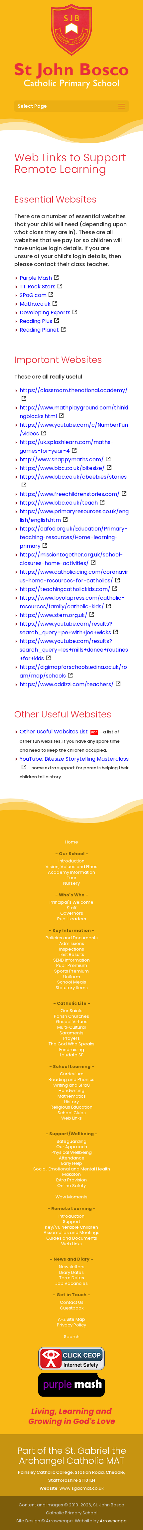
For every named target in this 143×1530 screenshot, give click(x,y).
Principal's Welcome (71, 902)
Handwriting (71, 1090)
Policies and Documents (72, 938)
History (71, 1102)
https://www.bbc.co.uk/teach (59, 503)
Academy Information (71, 872)
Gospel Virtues (71, 1021)
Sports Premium (71, 971)
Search (71, 1336)
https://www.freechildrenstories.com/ (70, 494)
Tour (71, 877)
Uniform (71, 977)
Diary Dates (71, 1272)
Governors (71, 913)
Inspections (71, 949)
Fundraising (71, 1049)
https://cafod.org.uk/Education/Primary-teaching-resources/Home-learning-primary (73, 537)
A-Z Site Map (71, 1319)
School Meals (71, 982)
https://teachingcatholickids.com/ (65, 589)
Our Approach (71, 1146)
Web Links (71, 1118)
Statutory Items (72, 988)
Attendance (71, 1158)
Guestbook (71, 1308)
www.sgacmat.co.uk (81, 1488)
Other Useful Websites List (54, 731)
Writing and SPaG (71, 1085)
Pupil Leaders (71, 919)
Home (71, 842)
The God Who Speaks (71, 1044)
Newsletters (71, 1267)
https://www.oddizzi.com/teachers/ (67, 684)
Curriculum (71, 1074)
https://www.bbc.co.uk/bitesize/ (62, 468)
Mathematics (72, 1096)
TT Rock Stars (38, 286)
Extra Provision (71, 1180)
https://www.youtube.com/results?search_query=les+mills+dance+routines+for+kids (74, 649)
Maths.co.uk (35, 304)
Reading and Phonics (71, 1079)
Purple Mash (36, 278)
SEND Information (71, 960)
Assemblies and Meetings (71, 1232)
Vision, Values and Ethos (71, 866)
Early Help (71, 1163)
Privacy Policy (71, 1325)
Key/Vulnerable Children (71, 1227)
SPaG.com (33, 295)
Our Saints (71, 1010)
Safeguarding (71, 1141)
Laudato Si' (71, 1055)
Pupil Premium (71, 965)
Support (71, 1221)
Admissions (71, 943)
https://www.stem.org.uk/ (53, 615)
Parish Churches (71, 1016)
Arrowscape (113, 1521)
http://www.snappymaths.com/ (62, 459)
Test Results (71, 954)
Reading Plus (36, 321)
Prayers (71, 1038)
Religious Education (71, 1107)
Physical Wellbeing (72, 1152)
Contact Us (71, 1302)
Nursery (71, 883)
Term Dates (71, 1278)
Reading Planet (39, 330)
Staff (71, 908)
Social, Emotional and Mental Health (71, 1169)
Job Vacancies (71, 1283)
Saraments (71, 1033)
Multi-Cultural (71, 1027)
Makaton (71, 1174)
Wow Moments (71, 1197)
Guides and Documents (71, 1238)
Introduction (71, 861)
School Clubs (72, 1113)
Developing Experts (45, 312)
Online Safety (71, 1185)
